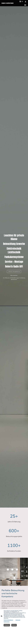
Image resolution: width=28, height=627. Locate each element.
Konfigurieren (6, 621)
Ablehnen (14, 625)
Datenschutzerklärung (8, 620)
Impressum (18, 620)
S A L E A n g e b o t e (14, 271)
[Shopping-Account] (25, 1)
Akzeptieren (6, 625)
